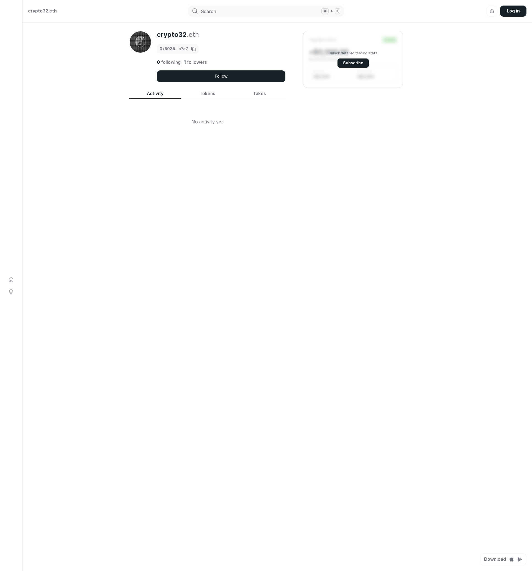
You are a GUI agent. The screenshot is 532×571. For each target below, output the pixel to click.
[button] (353, 59)
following (169, 62)
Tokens (207, 93)
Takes (259, 93)
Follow (221, 76)
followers (195, 62)
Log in (513, 11)
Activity (155, 93)
